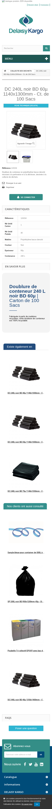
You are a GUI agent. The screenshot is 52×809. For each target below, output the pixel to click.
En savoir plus (27, 804)
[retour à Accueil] (5, 71)
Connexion (45, 5)
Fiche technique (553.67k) (26, 106)
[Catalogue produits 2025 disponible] (26, 1)
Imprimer (10, 187)
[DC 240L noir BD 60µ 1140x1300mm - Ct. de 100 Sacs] (13, 157)
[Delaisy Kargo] (26, 24)
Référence (6, 168)
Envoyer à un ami (13, 183)
